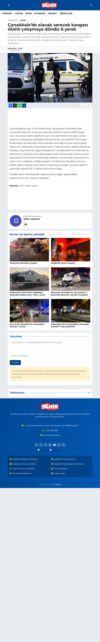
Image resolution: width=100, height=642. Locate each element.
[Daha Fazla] (24, 105)
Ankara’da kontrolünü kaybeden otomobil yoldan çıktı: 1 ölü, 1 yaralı (27, 293)
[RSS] (64, 445)
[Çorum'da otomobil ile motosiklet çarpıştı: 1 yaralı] (29, 310)
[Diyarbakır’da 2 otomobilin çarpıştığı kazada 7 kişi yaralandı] (70, 310)
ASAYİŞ (19, 13)
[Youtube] (55, 445)
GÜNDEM (7, 13)
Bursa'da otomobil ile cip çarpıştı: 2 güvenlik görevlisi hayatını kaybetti (69, 293)
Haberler (12, 20)
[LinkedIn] (50, 445)
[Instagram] (46, 445)
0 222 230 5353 (51, 430)
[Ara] (91, 5)
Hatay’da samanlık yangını (23, 263)
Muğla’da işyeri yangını (63, 263)
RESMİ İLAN (66, 13)
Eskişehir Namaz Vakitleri (24, 464)
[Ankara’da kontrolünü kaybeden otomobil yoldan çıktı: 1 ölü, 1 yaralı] (29, 279)
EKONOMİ (39, 13)
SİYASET (52, 13)
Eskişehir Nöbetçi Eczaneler (25, 459)
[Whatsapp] (59, 445)
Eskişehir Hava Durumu (65, 459)
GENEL (23, 20)
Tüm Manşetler (61, 469)
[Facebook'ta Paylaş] (10, 105)
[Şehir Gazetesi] (15, 220)
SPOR (28, 13)
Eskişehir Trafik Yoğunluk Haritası (69, 464)
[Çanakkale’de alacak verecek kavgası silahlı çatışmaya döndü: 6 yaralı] (50, 78)
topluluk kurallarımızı (36, 371)
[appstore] (42, 450)
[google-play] (56, 450)
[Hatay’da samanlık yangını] (29, 249)
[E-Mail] (26, 225)
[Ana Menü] (9, 5)
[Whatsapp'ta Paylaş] (19, 105)
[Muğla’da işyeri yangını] (70, 249)
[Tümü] (89, 392)
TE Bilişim (57, 485)
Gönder (15, 362)
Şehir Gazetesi (32, 219)
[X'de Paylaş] (15, 105)
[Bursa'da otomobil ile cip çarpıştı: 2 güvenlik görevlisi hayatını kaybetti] (70, 279)
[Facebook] (37, 445)
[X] (41, 445)
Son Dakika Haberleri (21, 473)
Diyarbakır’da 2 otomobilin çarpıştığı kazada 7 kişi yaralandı (70, 325)
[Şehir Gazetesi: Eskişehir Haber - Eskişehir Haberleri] (49, 5)
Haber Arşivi (59, 473)
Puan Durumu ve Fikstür (24, 469)
